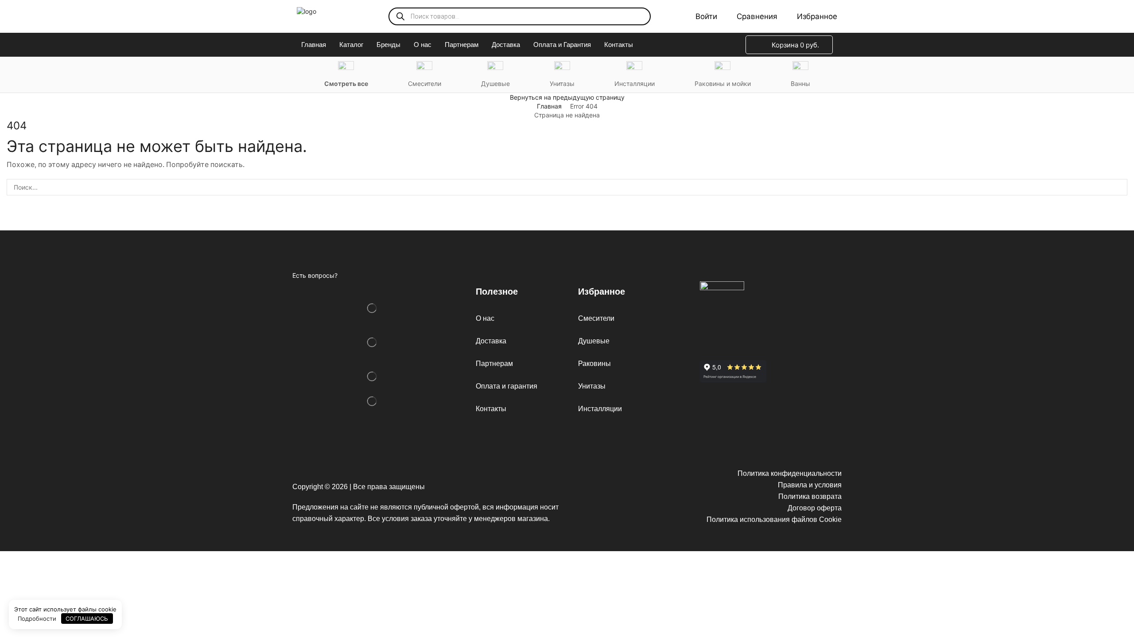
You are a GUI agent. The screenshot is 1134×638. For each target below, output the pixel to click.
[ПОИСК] (1119, 187)
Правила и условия (810, 485)
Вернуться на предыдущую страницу (567, 97)
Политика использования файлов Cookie (774, 519)
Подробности (37, 618)
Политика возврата (810, 496)
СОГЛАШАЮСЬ (87, 618)
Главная (549, 106)
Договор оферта (815, 508)
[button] (700, 16)
